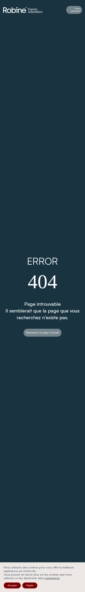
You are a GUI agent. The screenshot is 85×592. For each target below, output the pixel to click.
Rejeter (29, 585)
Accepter (12, 585)
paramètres (52, 578)
